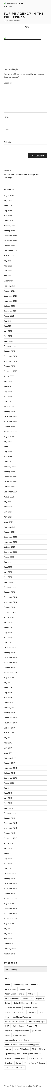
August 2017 (9, 732)
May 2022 (8, 451)
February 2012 (9, 948)
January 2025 (9, 290)
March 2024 (8, 341)
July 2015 (8, 848)
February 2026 (9, 225)
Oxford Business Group (22, 1026)
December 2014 (10, 883)
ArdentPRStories (12, 998)
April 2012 (8, 938)
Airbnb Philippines (20, 984)
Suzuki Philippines (36, 1058)
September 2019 (10, 612)
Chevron (34, 1003)
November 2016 (10, 768)
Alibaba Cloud (10, 989)
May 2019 (8, 632)
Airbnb (7, 984)
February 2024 (9, 346)
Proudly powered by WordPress (28, 1086)
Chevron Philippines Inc (33, 1007)
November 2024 (10, 301)
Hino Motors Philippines (21, 1016)
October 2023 (9, 366)
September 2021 (10, 491)
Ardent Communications (15, 993)
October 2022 (9, 426)
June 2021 (8, 506)
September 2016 (10, 778)
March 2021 (8, 521)
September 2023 (10, 371)
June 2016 (8, 793)
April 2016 (8, 803)
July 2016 (8, 788)
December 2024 (10, 295)
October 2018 (9, 667)
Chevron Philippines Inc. (15, 1012)
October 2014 (9, 893)
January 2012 (9, 953)
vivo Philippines (18, 1067)
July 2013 (8, 928)
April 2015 (8, 863)
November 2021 (10, 481)
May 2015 (8, 858)
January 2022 (9, 471)
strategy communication (32, 1053)
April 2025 (8, 275)
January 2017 (9, 763)
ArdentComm (24, 989)
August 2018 (9, 677)
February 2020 (9, 587)
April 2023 (8, 396)
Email (6, 129)
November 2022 (10, 421)
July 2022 (8, 441)
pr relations (36, 1030)
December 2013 (10, 908)
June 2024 (8, 326)
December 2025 (10, 235)
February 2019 (9, 647)
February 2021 (9, 526)
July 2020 (8, 562)
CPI (41, 1012)
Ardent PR (32, 993)
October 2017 (9, 727)
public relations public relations (17, 1039)
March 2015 (8, 868)
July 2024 (8, 321)
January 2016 (9, 818)
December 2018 (10, 657)
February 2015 (9, 873)
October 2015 (9, 833)
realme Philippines (21, 1049)
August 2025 (9, 255)
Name (6, 116)
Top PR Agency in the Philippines (24, 15)
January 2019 (9, 652)
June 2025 (8, 265)
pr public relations (22, 1030)
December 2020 (10, 537)
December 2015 (10, 823)
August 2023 (9, 376)
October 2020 (9, 547)
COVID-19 (32, 1012)
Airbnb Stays (36, 984)
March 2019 (8, 642)
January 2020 (9, 592)
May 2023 (8, 391)
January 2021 (9, 532)
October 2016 (9, 773)
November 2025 (10, 240)
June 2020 (8, 567)
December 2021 (10, 476)
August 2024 (9, 316)
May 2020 (8, 572)
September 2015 (10, 838)
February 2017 (9, 757)
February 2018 (9, 707)
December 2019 (10, 597)
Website (7, 142)
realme (8, 1049)
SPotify (42, 1049)
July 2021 (8, 501)
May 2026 (8, 210)
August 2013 (9, 923)
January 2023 (9, 411)
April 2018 (8, 697)
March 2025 (8, 280)
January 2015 (9, 878)
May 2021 (8, 511)
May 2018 (8, 692)
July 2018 (8, 682)
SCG (34, 1049)
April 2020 (8, 577)
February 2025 (9, 285)
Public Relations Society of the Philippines (22, 1044)
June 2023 (8, 386)
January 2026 (9, 230)
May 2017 (8, 747)
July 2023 (8, 381)
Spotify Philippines (12, 1053)
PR (36, 1026)
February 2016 (9, 813)
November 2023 (10, 361)
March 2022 (8, 461)
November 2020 (10, 542)
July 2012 (8, 933)
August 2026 (9, 195)
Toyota (18, 1063)
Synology (9, 1063)
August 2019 (9, 617)
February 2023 (9, 406)
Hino (7, 1016)
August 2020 (9, 557)
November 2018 (10, 662)
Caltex (7, 1003)
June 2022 (8, 446)
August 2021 (9, 496)
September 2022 (10, 431)
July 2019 (8, 622)
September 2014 (10, 898)
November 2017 (10, 722)
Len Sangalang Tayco (36, 1021)
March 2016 (8, 808)
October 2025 (9, 245)
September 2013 (10, 918)
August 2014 (9, 903)
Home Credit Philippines (15, 1021)
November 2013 (10, 913)
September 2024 (10, 311)
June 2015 (8, 853)
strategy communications (15, 1058)
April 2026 (8, 215)
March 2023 (8, 401)
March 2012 (8, 943)
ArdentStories (27, 998)
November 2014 (10, 888)
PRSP (7, 1035)
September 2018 (10, 672)
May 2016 (8, 798)
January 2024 (9, 351)
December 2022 (10, 416)
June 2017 (8, 742)
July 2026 (8, 200)
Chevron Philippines (13, 1007)
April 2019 (8, 637)
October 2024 (9, 306)
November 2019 (10, 602)
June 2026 (8, 205)
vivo (6, 1067)
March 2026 (8, 220)
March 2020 (8, 582)
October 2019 (9, 607)
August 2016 (9, 783)
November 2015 (10, 828)
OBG (7, 1026)
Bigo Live (40, 998)
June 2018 (8, 687)
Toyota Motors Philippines (35, 1063)
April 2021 (8, 516)
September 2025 (10, 250)
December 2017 (10, 717)
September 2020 (10, 552)
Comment (8, 82)
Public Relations (19, 1035)
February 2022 (9, 466)
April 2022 (8, 456)
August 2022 (9, 436)
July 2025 (8, 260)
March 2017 (8, 752)
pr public (8, 1030)
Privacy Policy (9, 1086)
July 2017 (8, 737)
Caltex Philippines (20, 1003)
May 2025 (8, 270)
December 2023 (10, 356)
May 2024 (8, 331)
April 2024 (8, 336)
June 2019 (8, 627)
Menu (27, 27)
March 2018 (8, 702)
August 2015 (9, 843)
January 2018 (9, 712)
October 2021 (9, 486)
